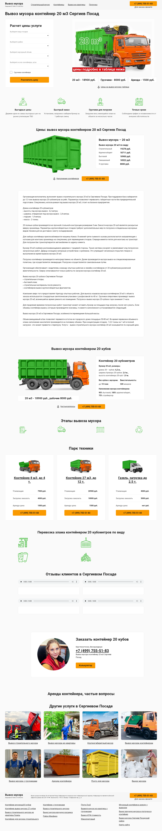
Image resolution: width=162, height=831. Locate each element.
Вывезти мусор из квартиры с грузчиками (94, 810)
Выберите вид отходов (19, 32)
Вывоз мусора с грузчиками (23, 781)
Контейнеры (58, 5)
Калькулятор (85, 665)
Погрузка (93, 5)
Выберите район (16, 42)
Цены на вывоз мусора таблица (115, 87)
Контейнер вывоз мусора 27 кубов (20, 808)
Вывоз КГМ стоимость (91, 815)
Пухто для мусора (100, 781)
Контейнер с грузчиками (54, 805)
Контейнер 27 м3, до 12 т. (81, 479)
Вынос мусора (139, 781)
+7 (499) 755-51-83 (143, 3)
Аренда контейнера (62, 781)
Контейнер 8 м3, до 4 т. (29, 479)
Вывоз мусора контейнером (139, 743)
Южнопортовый (88, 819)
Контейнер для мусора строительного (22, 819)
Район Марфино (50, 816)
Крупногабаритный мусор (100, 743)
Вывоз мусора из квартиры (61, 743)
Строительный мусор (40, 5)
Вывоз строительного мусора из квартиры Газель (19, 813)
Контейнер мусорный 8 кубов (18, 805)
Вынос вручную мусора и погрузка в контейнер (135, 812)
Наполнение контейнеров (67, 178)
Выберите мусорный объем (20, 52)
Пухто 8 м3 (86, 805)
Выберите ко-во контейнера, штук (23, 62)
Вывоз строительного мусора (23, 743)
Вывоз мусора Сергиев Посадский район (134, 819)
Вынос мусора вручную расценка (58, 812)
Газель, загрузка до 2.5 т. (132, 479)
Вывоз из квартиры (76, 5)
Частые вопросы (67, 406)
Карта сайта (124, 825)
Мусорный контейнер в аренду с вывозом (133, 806)
